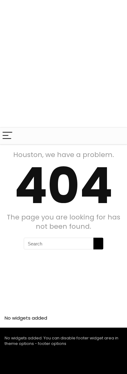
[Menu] (7, 136)
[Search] (117, 136)
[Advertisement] (63, 63)
